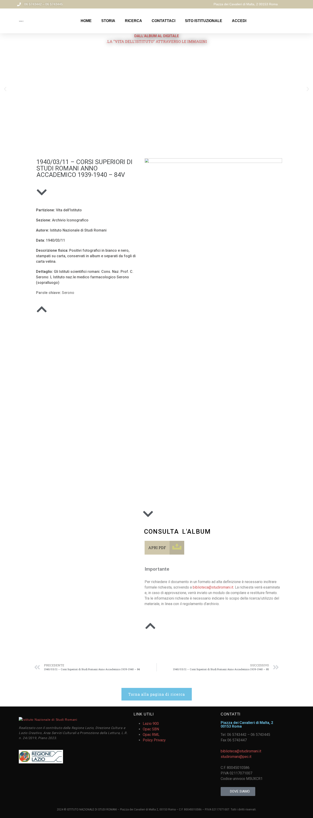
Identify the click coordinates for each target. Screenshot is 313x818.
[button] (5, 89)
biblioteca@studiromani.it (213, 587)
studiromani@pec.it (236, 756)
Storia (108, 21)
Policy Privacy (154, 740)
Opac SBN (151, 729)
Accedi (239, 21)
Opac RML (151, 734)
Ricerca (133, 21)
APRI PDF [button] (157, 547)
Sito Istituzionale (203, 21)
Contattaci (163, 21)
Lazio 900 (151, 723)
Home (86, 21)
